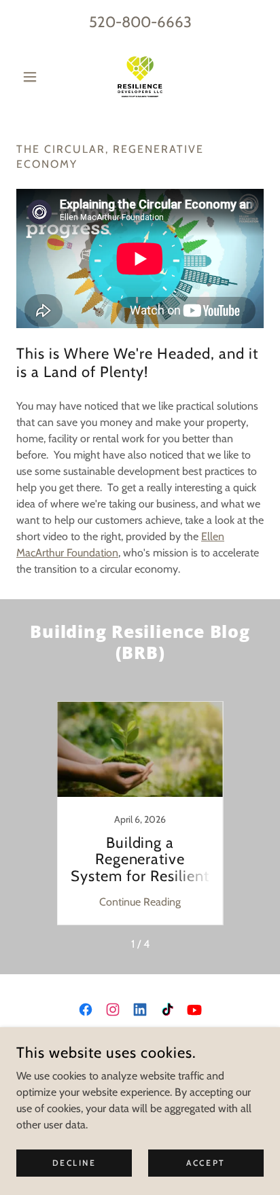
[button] (35, 76)
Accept (205, 1163)
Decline (74, 1163)
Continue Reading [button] (140, 901)
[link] (140, 77)
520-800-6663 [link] (140, 22)
